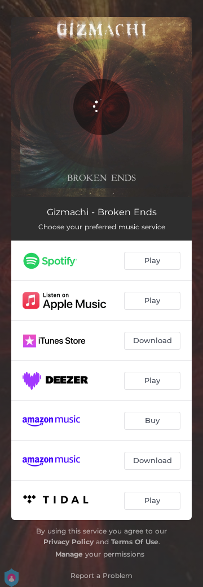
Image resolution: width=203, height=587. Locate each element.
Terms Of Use (134, 541)
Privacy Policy (68, 541)
